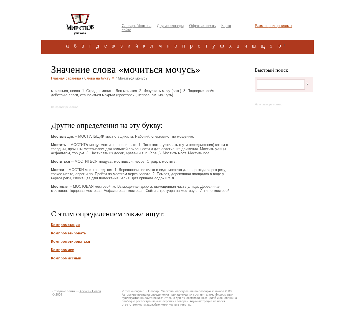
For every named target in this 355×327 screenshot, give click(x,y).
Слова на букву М (99, 78)
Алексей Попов (90, 291)
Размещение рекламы (273, 26)
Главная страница (66, 78)
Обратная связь (202, 26)
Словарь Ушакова (136, 26)
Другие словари (170, 26)
